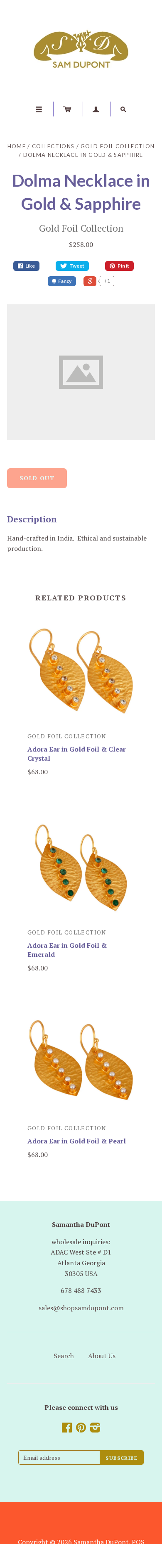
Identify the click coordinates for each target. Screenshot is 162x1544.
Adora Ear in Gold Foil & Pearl (76, 1141)
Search (64, 1355)
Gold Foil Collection (118, 146)
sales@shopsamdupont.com (81, 1307)
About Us (101, 1355)
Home (16, 146)
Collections (53, 146)
